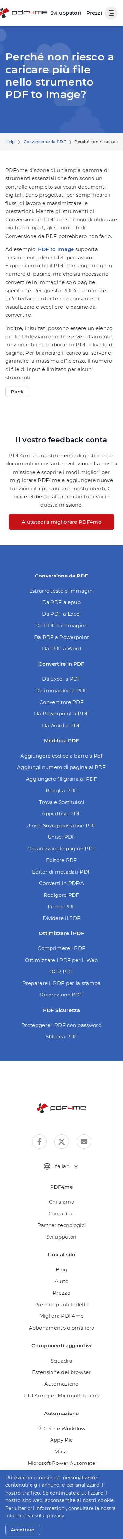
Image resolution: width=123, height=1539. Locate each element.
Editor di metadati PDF (61, 872)
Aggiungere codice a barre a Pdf (61, 756)
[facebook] (39, 1141)
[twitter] (61, 1141)
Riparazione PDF (61, 995)
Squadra (61, 1361)
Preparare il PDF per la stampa (61, 983)
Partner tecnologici (61, 1225)
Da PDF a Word (61, 648)
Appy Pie (61, 1440)
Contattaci (61, 1214)
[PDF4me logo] (61, 1108)
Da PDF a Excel (61, 614)
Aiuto (62, 1281)
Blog (61, 1269)
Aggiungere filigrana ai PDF (61, 779)
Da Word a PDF (61, 725)
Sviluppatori (61, 1237)
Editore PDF (61, 860)
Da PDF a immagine (61, 625)
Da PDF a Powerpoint (61, 637)
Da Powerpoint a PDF (61, 714)
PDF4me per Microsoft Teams (61, 1395)
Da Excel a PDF (61, 679)
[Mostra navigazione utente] (111, 13)
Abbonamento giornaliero (61, 1328)
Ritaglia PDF (62, 790)
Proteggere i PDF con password (61, 1025)
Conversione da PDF (45, 141)
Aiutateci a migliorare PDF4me (61, 522)
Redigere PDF (61, 895)
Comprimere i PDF (62, 948)
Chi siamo (61, 1202)
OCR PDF (61, 971)
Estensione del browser (61, 1372)
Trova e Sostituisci (61, 802)
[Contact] (84, 1141)
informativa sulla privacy (35, 1516)
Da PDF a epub (61, 602)
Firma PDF (61, 906)
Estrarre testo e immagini (61, 591)
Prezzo (61, 1293)
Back (17, 392)
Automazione (61, 1384)
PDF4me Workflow (61, 1428)
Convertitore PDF (61, 702)
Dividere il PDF (62, 918)
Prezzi (94, 13)
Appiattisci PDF (61, 814)
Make (61, 1451)
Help (10, 141)
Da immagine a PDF (61, 690)
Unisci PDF (61, 837)
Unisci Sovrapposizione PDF (61, 825)
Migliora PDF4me (61, 1316)
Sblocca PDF (61, 1036)
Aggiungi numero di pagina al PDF (61, 767)
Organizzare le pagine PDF (61, 848)
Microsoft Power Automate (61, 1463)
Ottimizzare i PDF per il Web (61, 960)
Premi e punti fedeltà (61, 1304)
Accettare (23, 1530)
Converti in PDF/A (61, 883)
